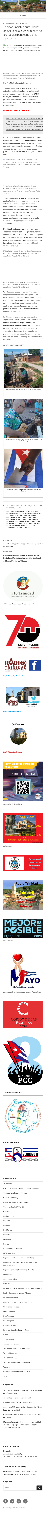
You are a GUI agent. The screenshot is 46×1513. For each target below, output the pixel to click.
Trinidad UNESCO (10, 1358)
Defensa (6, 1225)
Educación (7, 1244)
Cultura (6, 1212)
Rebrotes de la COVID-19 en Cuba (21, 517)
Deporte (6, 1235)
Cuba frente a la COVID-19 (18, 506)
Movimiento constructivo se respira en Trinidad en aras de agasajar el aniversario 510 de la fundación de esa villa (22, 1425)
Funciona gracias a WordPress (14, 1507)
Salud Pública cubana (26, 524)
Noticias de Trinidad (11, 1307)
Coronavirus (12, 513)
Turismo (6, 1367)
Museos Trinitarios (10, 1298)
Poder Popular (8, 1321)
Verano (6, 1376)
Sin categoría (8, 1339)
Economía (7, 1239)
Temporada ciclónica (11, 1344)
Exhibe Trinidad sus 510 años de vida (17, 1403)
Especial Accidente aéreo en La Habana (18, 1258)
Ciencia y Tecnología (11, 1198)
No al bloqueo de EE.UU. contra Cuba (17, 1302)
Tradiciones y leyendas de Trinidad (16, 1349)
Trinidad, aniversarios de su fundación (18, 1362)
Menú (24, 15)
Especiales (7, 1274)
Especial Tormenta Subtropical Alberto (18, 1270)
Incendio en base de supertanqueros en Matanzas (22, 1288)
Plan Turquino (8, 1316)
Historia (6, 1284)
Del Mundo (7, 1230)
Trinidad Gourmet (10, 1353)
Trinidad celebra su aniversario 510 (17, 1398)
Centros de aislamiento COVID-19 (21, 511)
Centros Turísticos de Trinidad (15, 1193)
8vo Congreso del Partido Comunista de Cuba (21, 1188)
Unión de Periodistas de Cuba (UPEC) (17, 1372)
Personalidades (9, 1312)
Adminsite (22, 24)
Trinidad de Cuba (20, 526)
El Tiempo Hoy (9, 1253)
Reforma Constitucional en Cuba (16, 1330)
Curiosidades (8, 1216)
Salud (18, 508)
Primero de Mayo (10, 1325)
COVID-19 (23, 513)
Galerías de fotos (10, 1279)
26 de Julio (7, 1184)
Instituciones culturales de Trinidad (17, 1293)
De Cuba (6, 1221)
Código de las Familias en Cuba (15, 1202)
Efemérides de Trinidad (12, 1249)
